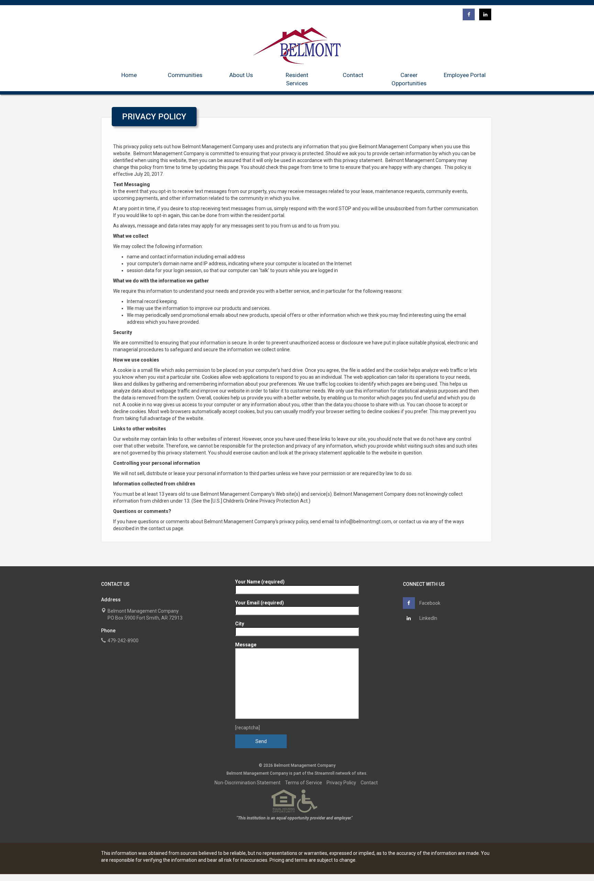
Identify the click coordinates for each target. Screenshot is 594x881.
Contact (353, 75)
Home (129, 75)
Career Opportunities (409, 79)
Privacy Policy (341, 782)
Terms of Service (303, 782)
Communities (185, 75)
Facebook (429, 603)
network (343, 773)
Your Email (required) (259, 602)
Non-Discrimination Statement (247, 782)
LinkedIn (427, 618)
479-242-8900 (123, 640)
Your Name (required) (260, 581)
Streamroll (324, 773)
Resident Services (297, 79)
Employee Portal (465, 75)
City (239, 623)
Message (245, 644)
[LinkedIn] (485, 14)
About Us (241, 75)
